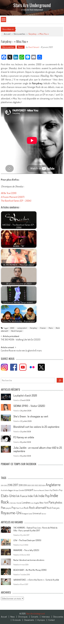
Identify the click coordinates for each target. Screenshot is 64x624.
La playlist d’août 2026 (25, 395)
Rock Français (16, 331)
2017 (15, 485)
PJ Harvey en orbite (23, 437)
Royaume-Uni (11, 512)
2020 (12, 328)
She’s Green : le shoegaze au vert (30, 416)
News (20, 47)
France (42, 328)
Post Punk (19, 508)
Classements (29, 620)
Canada (21, 490)
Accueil (4, 617)
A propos (41, 620)
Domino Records (39, 490)
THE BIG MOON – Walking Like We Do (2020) (20, 340)
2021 (32, 485)
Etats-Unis (8, 495)
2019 (25, 485)
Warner (43, 514)
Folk (17, 496)
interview (12, 503)
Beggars (10, 490)
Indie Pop (44, 496)
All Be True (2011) (8, 193)
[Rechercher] (60, 380)
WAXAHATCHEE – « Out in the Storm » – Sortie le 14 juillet (36, 579)
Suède (30, 514)
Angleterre (53, 484)
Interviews (46, 617)
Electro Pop (58, 490)
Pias (3, 507)
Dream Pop (48, 490)
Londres (26, 502)
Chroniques (22, 617)
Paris (51, 328)
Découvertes (19, 33)
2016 (10, 485)
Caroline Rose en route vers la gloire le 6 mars (21, 351)
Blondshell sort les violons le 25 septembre (36, 426)
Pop (13, 507)
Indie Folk (33, 496)
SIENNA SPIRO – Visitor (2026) (29, 405)
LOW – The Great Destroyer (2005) (27, 540)
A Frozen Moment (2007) (12, 196)
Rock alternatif (37, 507)
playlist (8, 508)
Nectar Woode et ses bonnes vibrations (28, 560)
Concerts (34, 617)
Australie (4, 490)
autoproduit (22, 328)
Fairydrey (33, 328)
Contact (51, 620)
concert (28, 490)
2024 (43, 485)
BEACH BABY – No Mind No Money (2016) (30, 570)
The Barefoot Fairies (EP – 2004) (16, 200)
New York (44, 502)
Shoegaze (25, 513)
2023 (40, 485)
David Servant (33, 47)
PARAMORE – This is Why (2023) (26, 550)
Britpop (16, 490)
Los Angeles (35, 503)
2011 (2, 485)
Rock (26, 507)
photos (58, 502)
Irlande (18, 503)
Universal (37, 513)
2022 (36, 485)
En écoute (17, 620)
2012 (5, 485)
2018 (21, 485)
